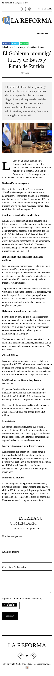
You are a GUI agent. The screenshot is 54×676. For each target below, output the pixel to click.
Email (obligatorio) (11, 551)
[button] (42, 33)
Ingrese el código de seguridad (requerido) (22, 598)
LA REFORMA (27, 645)
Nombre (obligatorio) (12, 536)
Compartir (7, 43)
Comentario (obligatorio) (14, 567)
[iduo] (27, 667)
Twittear (15, 43)
